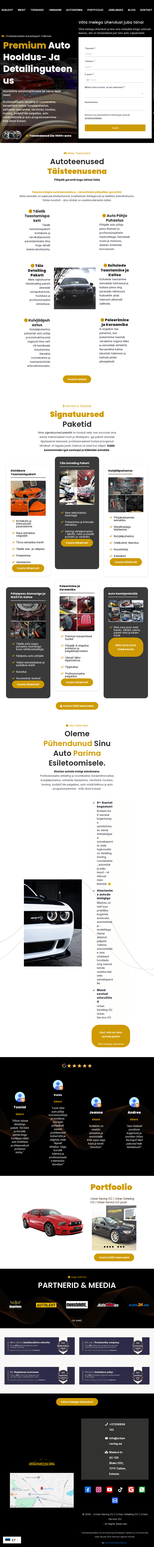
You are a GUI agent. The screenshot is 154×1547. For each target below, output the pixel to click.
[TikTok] (120, 1489)
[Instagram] (98, 1489)
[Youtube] (109, 1489)
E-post (89, 74)
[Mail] (114, 1500)
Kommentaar (91, 102)
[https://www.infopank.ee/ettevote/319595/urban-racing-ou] (40, 1346)
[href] (42, 1490)
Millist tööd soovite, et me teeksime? (105, 87)
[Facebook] (87, 1489)
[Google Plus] (131, 1489)
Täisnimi (90, 48)
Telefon (90, 61)
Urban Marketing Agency (115, 1543)
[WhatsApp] (142, 1489)
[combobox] (115, 94)
